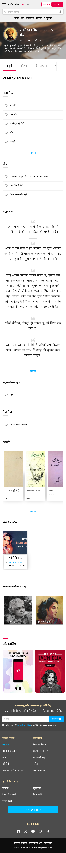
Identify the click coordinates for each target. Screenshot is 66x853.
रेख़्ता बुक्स (7, 801)
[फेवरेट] (45, 29)
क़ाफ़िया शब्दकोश (10, 751)
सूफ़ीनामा (37, 788)
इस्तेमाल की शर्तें (35, 843)
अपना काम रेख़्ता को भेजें (13, 770)
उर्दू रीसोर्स (6, 763)
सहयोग (5, 744)
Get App (57, 4)
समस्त (33, 153)
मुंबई (35, 40)
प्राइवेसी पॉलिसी (20, 843)
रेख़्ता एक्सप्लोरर (40, 770)
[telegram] (47, 831)
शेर (22, 17)
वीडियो (39, 17)
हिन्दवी (5, 788)
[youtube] (33, 831)
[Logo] (13, 5)
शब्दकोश (30, 17)
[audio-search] (60, 11)
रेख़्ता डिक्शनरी (9, 794)
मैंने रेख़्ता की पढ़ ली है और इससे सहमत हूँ (31, 725)
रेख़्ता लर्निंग (38, 794)
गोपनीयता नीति (24, 725)
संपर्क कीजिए (39, 757)
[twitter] (25, 831)
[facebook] (18, 831)
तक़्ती (4, 757)
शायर (16, 17)
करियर (36, 763)
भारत (39, 40)
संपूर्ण (9, 66)
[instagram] (40, 831)
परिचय (23, 66)
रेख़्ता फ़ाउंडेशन (40, 744)
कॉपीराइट (48, 843)
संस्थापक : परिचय (41, 751)
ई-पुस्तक (41, 66)
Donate (46, 4)
